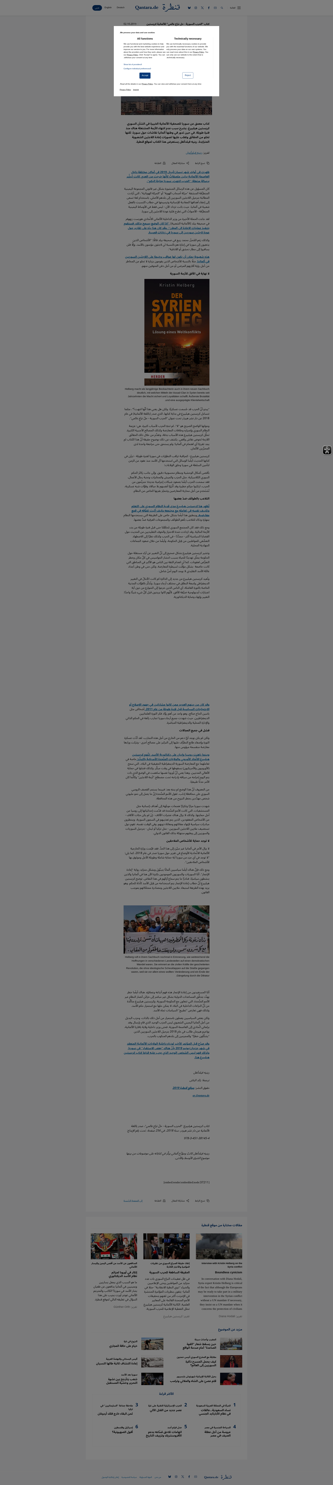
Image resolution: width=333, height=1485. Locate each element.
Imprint (136, 90)
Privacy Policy (198, 52)
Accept (145, 75)
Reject (188, 75)
